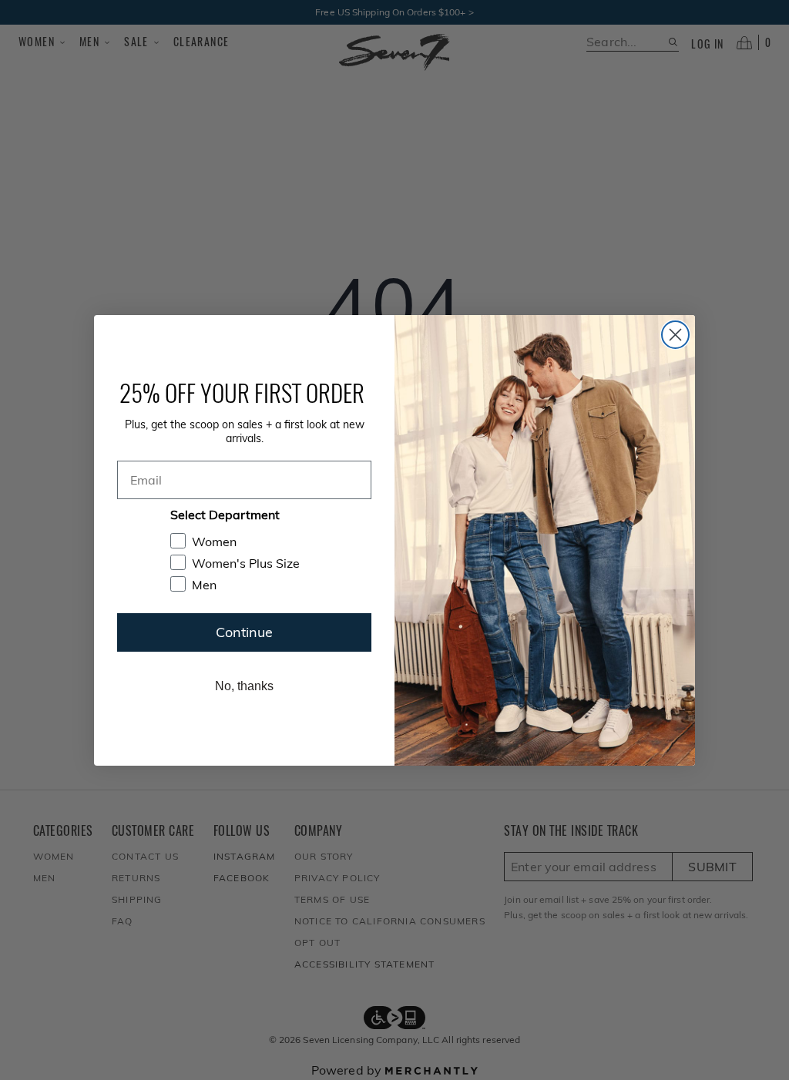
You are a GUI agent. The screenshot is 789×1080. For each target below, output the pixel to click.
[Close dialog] (675, 334)
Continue (244, 632)
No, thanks (244, 686)
